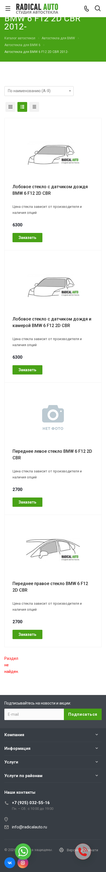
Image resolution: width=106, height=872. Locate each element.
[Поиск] (98, 9)
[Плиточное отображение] (10, 107)
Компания (14, 734)
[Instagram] (22, 862)
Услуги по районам (23, 775)
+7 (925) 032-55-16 (31, 802)
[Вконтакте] (9, 862)
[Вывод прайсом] (34, 107)
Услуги (11, 762)
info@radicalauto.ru (29, 827)
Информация (17, 748)
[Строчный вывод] (22, 107)
